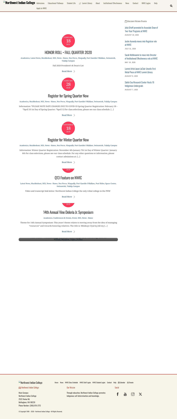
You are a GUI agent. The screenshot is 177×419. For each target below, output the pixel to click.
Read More (67, 71)
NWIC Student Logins (98, 382)
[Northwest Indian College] (19, 2)
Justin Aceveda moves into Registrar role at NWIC (141, 43)
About (98, 3)
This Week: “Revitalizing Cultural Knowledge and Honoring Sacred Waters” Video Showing (68, 239)
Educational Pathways (55, 3)
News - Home (62, 58)
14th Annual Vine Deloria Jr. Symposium (68, 212)
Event (74, 218)
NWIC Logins (146, 3)
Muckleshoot (46, 58)
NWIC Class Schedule (71, 382)
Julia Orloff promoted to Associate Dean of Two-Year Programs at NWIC (141, 29)
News (127, 3)
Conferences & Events (62, 218)
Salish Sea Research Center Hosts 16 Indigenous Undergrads (139, 83)
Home (56, 382)
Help (155, 3)
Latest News (35, 58)
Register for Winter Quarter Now (68, 139)
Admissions (40, 3)
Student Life (71, 3)
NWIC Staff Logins (85, 382)
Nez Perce (73, 58)
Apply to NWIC (41, 8)
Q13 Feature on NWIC (68, 177)
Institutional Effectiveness (112, 3)
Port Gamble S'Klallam (96, 58)
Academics (25, 58)
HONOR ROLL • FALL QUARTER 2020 (68, 52)
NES (54, 58)
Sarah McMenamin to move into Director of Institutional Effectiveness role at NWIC (141, 56)
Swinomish (110, 58)
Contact (135, 3)
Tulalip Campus (68, 61)
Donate (131, 382)
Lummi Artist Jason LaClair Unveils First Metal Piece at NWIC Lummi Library (140, 70)
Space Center (110, 183)
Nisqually (82, 58)
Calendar (122, 382)
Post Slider (100, 183)
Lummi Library (87, 3)
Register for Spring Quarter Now (68, 95)
